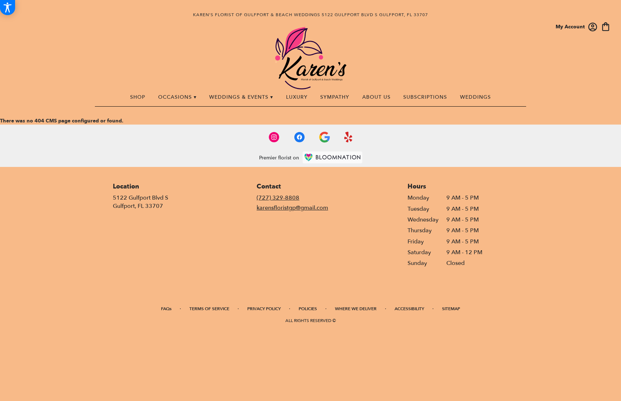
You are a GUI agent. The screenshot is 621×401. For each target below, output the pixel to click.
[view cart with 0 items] (605, 26)
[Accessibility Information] (7, 7)
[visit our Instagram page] (274, 137)
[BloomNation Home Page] (332, 157)
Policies (308, 309)
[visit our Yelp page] (348, 137)
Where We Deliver (356, 309)
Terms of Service (209, 309)
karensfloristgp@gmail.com (292, 208)
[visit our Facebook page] (299, 137)
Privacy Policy (264, 309)
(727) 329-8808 (278, 198)
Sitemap (451, 309)
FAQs (166, 309)
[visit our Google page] (324, 137)
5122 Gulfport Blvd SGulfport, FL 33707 (140, 202)
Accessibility (409, 309)
